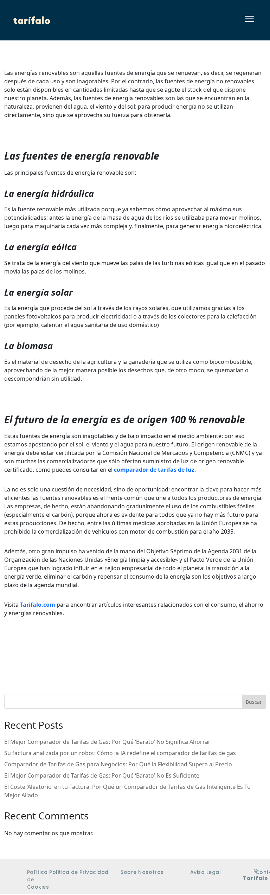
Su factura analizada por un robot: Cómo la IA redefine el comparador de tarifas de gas (120, 753)
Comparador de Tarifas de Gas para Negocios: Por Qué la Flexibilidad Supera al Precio (118, 764)
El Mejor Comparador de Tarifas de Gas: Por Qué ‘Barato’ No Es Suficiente (101, 775)
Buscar (254, 701)
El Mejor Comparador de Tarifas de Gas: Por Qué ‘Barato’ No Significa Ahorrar (107, 742)
